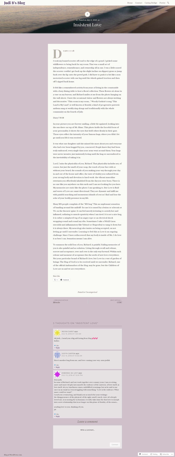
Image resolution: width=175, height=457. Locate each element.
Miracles (60, 301)
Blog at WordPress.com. (13, 455)
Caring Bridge (151, 3)
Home (130, 3)
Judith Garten (68, 353)
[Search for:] (168, 2)
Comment (115, 444)
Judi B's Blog (14, 2)
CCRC (116, 301)
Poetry (162, 3)
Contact (138, 3)
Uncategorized (91, 292)
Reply (58, 348)
